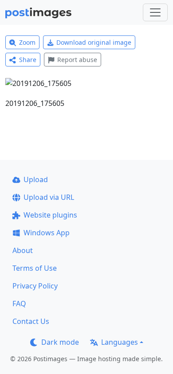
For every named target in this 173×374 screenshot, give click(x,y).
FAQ (19, 303)
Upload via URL (49, 197)
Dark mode (60, 342)
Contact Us (30, 321)
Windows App (47, 233)
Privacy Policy (35, 286)
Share (27, 59)
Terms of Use (34, 268)
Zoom (27, 42)
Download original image (93, 42)
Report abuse (77, 59)
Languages (119, 342)
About (22, 250)
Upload (36, 179)
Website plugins (50, 215)
